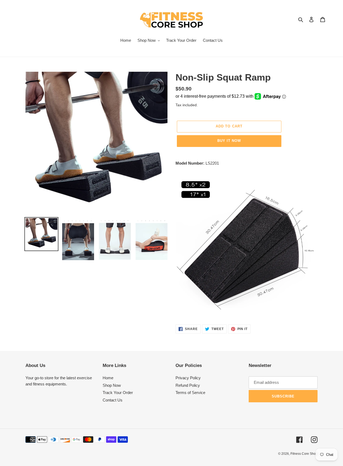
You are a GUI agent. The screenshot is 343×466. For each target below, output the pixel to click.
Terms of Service (190, 392)
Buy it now (229, 141)
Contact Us (112, 400)
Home (108, 378)
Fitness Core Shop (304, 454)
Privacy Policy (188, 378)
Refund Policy (188, 385)
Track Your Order (118, 392)
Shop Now (112, 385)
